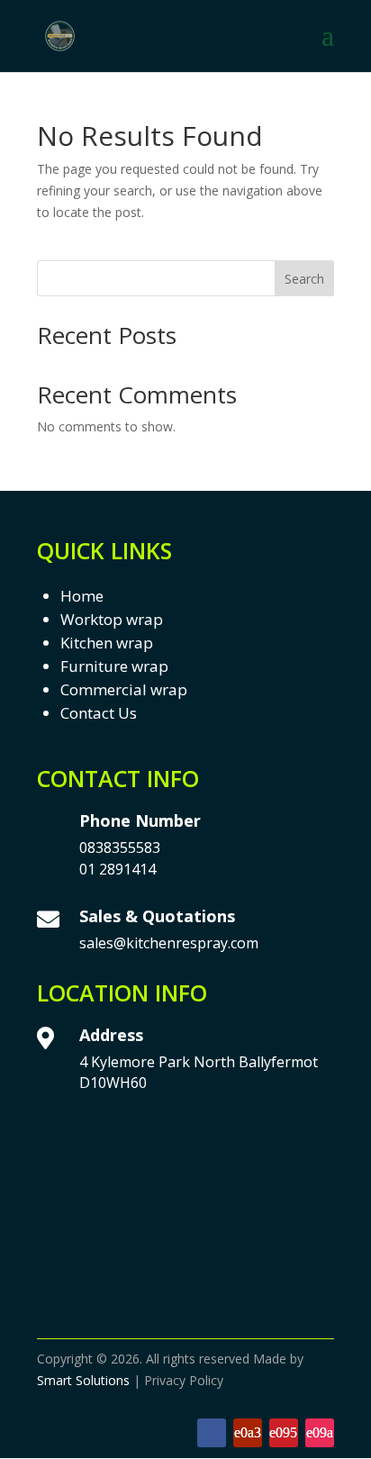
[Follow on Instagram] (319, 1432)
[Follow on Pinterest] (283, 1432)
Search (304, 278)
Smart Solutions (83, 1380)
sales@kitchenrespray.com (168, 943)
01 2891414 (117, 869)
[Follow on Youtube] (247, 1432)
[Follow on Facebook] (211, 1432)
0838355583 (119, 847)
